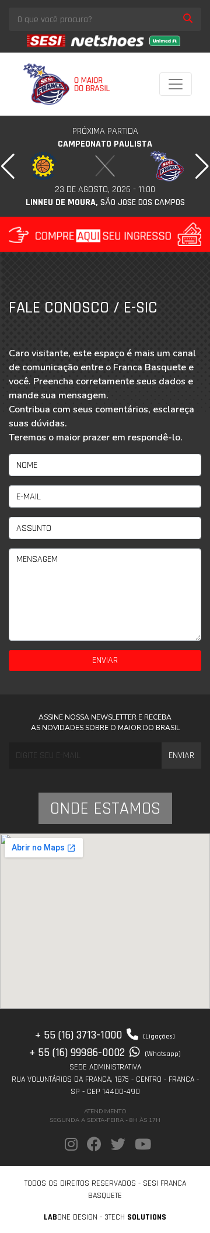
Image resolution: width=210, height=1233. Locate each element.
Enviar (105, 660)
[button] (8, 166)
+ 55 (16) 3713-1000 (105, 1035)
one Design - (74, 1217)
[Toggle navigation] (175, 84)
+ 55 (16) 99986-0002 (105, 1052)
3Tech (135, 1217)
